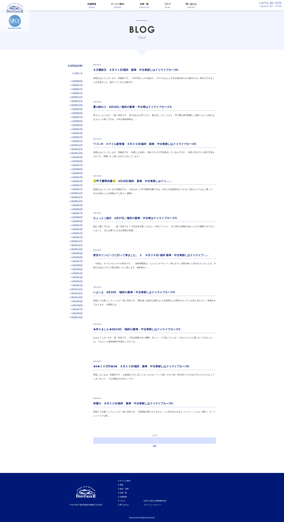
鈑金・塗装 (124, 489)
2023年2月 (77, 233)
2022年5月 (77, 269)
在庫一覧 (144, 5)
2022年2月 (77, 281)
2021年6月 (77, 313)
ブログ (167, 5)
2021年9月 (77, 301)
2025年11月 (77, 101)
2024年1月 (77, 189)
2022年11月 (77, 245)
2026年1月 (77, 93)
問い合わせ (191, 5)
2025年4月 (77, 129)
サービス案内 (117, 5)
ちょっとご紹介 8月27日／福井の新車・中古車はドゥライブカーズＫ (135, 218)
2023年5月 (77, 221)
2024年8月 (77, 161)
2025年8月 (77, 113)
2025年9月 (77, 109)
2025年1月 (77, 141)
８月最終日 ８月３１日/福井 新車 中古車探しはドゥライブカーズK (135, 69)
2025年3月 (77, 133)
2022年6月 (77, 265)
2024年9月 (77, 157)
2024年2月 (77, 185)
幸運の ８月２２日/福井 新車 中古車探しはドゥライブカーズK (133, 403)
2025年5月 (77, 125)
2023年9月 (77, 205)
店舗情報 (91, 5)
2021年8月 (77, 305)
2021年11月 (77, 293)
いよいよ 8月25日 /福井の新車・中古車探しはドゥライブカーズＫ (134, 292)
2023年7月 (77, 213)
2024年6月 (77, 169)
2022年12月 (77, 241)
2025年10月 (77, 105)
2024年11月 (77, 149)
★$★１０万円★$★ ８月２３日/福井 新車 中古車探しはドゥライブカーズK (141, 366)
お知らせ (78, 73)
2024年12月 (77, 145)
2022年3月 (77, 277)
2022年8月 (77, 257)
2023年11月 (77, 197)
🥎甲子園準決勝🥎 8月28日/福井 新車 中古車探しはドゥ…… (132, 181)
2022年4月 (77, 273)
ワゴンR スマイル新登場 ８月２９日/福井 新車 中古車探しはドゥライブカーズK (144, 143)
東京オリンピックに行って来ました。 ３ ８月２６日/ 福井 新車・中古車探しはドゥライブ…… (151, 255)
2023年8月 (77, 209)
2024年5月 (77, 173)
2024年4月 (77, 177)
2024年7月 (77, 165)
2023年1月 (77, 237)
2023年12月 (77, 193)
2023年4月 (77, 225)
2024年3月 (77, 181)
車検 (121, 485)
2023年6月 (77, 217)
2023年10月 (77, 201)
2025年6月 (77, 121)
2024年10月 (77, 153)
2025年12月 (77, 97)
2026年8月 (77, 81)
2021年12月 (77, 289)
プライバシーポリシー (152, 505)
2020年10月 (77, 317)
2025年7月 (77, 117)
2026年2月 (77, 89)
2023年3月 (77, 229)
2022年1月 (77, 285)
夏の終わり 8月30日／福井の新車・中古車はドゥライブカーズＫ (132, 106)
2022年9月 (77, 253)
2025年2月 (77, 137)
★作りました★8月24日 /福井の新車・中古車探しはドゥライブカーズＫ (137, 329)
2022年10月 (77, 249)
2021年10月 (77, 297)
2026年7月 (77, 85)
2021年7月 (77, 309)
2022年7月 (77, 261)
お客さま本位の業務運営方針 (155, 501)
